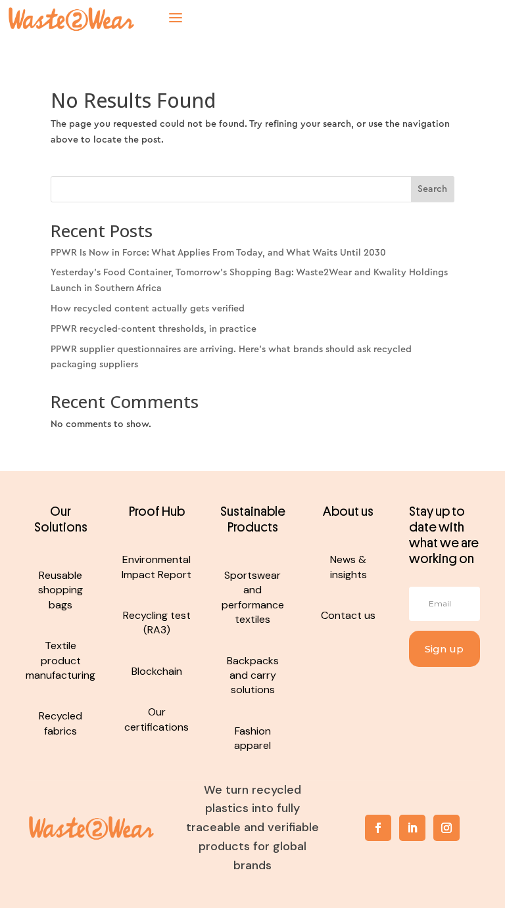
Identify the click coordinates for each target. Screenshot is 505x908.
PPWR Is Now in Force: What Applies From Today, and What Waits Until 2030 (218, 253)
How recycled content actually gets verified (148, 308)
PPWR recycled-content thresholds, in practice (153, 329)
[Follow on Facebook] (378, 828)
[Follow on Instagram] (446, 828)
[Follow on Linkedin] (412, 828)
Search (432, 189)
